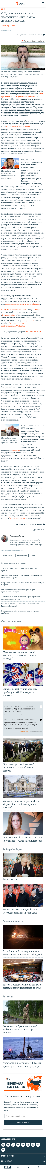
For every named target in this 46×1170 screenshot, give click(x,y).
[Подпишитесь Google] (3, 1145)
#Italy (3, 310)
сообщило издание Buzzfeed (18, 127)
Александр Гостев (8, 26)
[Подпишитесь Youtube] (18, 1145)
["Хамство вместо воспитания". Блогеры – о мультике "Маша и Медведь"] (23, 638)
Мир (3, 9)
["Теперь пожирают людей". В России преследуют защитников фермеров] (23, 1048)
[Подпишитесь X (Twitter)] (13, 1145)
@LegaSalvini (28, 321)
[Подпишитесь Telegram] (23, 1145)
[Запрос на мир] (23, 865)
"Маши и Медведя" (17, 518)
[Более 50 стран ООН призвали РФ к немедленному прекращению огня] (23, 970)
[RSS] (33, 1145)
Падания (16, 450)
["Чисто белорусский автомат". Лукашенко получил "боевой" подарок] (23, 750)
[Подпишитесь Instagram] (28, 1145)
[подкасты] (18, 1167)
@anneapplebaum (16, 323)
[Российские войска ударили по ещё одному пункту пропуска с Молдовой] (23, 937)
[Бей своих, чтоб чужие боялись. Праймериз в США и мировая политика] (23, 674)
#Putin (16, 310)
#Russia (10, 310)
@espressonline (8, 315)
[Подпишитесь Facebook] (8, 1145)
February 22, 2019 (33, 332)
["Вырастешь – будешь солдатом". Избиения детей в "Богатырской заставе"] (23, 1012)
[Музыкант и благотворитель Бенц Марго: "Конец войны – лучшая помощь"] (23, 786)
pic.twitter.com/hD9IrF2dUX (13, 326)
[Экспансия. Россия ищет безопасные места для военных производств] (23, 895)
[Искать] (39, 1167)
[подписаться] (3, 1150)
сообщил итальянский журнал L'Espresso (22, 304)
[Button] (21, 35)
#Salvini (22, 310)
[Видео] (28, 1167)
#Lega (37, 310)
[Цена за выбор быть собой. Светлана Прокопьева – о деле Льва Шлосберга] (23, 823)
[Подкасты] (38, 1145)
